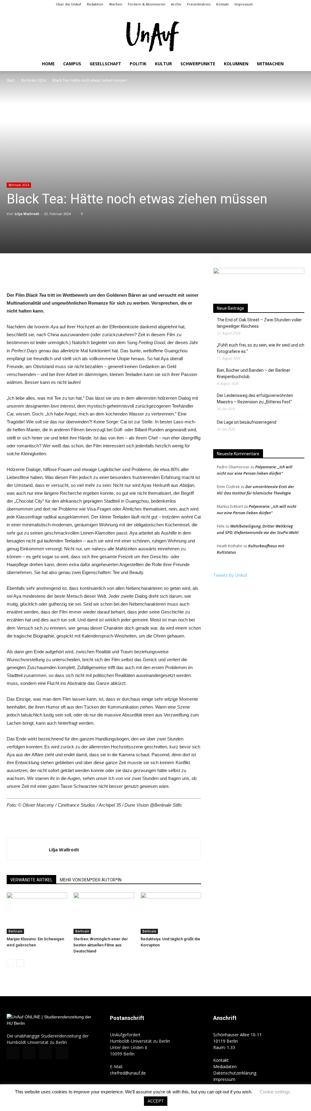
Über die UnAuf (68, 4)
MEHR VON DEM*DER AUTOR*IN (90, 879)
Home (48, 64)
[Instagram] (279, 13)
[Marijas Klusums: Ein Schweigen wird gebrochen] (37, 913)
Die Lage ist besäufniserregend (246, 422)
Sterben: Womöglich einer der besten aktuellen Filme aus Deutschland (100, 945)
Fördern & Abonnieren (146, 4)
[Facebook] (269, 13)
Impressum (243, 4)
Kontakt (222, 4)
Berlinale (15, 931)
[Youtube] (299, 13)
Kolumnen (236, 64)
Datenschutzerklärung (234, 1073)
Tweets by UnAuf (230, 575)
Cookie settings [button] (275, 1091)
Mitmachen (270, 64)
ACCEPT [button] (156, 1101)
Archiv (176, 4)
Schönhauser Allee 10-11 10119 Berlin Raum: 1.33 (237, 1041)
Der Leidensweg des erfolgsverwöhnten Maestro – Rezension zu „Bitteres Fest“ (255, 398)
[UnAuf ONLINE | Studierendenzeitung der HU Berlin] (155, 37)
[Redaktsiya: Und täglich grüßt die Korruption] (171, 913)
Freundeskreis (198, 4)
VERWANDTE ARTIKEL (31, 879)
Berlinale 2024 (33, 80)
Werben (115, 4)
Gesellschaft (105, 64)
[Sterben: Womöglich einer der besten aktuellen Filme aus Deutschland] (103, 913)
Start (11, 80)
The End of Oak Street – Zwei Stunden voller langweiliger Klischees (259, 323)
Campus (72, 64)
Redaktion (95, 4)
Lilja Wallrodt (27, 213)
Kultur (163, 64)
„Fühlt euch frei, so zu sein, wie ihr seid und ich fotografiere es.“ (260, 348)
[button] (260, 12)
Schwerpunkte (197, 64)
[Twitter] (289, 13)
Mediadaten (225, 1066)
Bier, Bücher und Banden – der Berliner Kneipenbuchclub (253, 373)
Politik (138, 64)
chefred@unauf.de (128, 1073)
